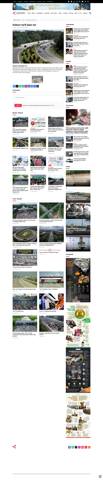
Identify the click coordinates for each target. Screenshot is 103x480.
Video (74, 143)
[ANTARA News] (19, 13)
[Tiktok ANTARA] (85, 1)
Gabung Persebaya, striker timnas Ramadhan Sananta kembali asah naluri (76, 246)
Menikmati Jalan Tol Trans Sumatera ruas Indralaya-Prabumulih (55, 150)
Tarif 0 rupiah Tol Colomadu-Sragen (48, 252)
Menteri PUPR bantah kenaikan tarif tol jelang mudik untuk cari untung (19, 169)
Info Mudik (54, 13)
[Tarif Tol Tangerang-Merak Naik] (51, 301)
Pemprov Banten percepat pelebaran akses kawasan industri (76, 230)
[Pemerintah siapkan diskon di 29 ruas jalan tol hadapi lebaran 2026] (20, 121)
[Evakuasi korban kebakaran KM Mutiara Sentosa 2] (69, 37)
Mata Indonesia (57, 459)
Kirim (18, 105)
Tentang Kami (76, 464)
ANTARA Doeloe (57, 461)
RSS (74, 469)
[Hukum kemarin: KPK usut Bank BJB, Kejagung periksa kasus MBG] (69, 44)
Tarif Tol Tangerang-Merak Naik (47, 311)
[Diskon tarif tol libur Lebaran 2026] (56, 160)
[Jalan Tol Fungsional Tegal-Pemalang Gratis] (25, 279)
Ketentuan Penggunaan (79, 456)
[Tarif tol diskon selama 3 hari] (20, 141)
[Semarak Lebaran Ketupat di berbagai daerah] (78, 415)
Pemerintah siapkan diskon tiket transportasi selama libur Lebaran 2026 (37, 188)
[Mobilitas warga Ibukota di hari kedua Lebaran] (51, 323)
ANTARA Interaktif (57, 456)
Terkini (14, 1)
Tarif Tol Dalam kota (18, 311)
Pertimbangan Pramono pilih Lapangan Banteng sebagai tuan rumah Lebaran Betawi (81, 153)
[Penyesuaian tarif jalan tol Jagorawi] (25, 257)
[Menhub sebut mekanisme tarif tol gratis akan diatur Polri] (38, 160)
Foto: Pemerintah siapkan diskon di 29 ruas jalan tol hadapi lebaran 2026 (19, 131)
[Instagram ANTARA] (79, 1)
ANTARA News (32, 1)
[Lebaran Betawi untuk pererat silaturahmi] (78, 325)
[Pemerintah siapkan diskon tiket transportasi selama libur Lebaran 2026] (38, 179)
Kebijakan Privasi (77, 459)
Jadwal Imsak (36, 469)
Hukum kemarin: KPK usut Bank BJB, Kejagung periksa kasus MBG (80, 44)
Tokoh (60, 13)
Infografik (32, 128)
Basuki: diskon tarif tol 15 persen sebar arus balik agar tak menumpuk (55, 130)
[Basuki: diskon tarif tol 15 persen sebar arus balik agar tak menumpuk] (56, 121)
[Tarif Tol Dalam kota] (25, 301)
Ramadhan (18, 20)
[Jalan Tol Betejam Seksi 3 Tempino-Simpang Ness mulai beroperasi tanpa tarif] (25, 234)
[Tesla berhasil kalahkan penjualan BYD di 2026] (69, 160)
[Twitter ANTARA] (77, 1)
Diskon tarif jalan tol (31, 20)
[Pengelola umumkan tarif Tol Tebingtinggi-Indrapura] (38, 141)
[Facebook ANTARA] (71, 1)
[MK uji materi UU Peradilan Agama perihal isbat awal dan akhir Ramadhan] (69, 138)
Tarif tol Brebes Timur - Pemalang (48, 289)
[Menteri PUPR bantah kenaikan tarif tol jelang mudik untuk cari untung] (20, 160)
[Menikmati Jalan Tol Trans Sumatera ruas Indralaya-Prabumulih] (56, 141)
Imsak (76, 13)
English (71, 13)
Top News (26, 1)
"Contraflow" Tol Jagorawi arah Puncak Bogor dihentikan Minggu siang (55, 188)
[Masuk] (68, 1)
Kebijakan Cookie (77, 461)
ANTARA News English (78, 452)
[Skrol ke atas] (100, 476)
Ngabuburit (40, 13)
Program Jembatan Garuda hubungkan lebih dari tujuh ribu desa (76, 181)
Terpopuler (20, 1)
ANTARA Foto (50, 1)
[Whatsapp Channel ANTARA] (74, 1)
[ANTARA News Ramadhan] (20, 446)
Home (28, 13)
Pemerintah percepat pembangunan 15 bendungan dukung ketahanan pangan (77, 197)
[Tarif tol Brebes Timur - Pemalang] (51, 279)
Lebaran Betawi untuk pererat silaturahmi (78, 343)
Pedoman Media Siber (78, 466)
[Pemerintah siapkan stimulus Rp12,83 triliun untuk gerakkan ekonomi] (51, 210)
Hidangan (47, 13)
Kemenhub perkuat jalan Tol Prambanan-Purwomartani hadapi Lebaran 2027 (81, 99)
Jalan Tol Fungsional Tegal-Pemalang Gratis (24, 289)
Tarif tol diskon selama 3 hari (20, 148)
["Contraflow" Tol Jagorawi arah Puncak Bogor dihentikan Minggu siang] (56, 179)
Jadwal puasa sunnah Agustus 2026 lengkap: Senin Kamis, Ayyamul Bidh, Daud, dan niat (81, 30)
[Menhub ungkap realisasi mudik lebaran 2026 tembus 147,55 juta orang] (69, 145)
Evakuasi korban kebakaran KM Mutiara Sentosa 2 (77, 298)
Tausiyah (65, 13)
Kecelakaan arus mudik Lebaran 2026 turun (75, 388)
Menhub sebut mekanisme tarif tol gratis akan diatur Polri (37, 169)
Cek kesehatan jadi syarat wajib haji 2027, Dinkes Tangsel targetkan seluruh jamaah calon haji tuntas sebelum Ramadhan (80, 53)
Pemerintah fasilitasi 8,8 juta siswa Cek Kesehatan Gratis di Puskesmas (78, 214)
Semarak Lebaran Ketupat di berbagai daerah (77, 433)
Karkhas (55, 452)
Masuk (74, 454)
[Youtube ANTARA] (82, 1)
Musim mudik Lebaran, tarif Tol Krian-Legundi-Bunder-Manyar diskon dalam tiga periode (24, 335)
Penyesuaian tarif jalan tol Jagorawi (22, 267)
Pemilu (44, 1)
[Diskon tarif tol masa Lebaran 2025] (38, 121)
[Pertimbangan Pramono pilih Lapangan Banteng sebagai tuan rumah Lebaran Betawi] (69, 154)
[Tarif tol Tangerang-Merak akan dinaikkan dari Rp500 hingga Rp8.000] (51, 234)
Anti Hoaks (55, 454)
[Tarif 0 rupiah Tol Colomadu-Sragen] (50, 250)
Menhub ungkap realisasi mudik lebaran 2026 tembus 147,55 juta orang (80, 146)
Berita (33, 13)
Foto (80, 13)
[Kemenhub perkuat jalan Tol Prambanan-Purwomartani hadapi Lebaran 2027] (69, 99)
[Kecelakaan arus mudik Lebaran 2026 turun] (78, 370)
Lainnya (85, 13)
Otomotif (39, 1)
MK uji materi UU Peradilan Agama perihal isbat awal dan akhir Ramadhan (81, 138)
